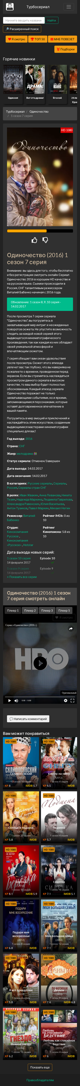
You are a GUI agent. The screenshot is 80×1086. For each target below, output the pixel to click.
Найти (51, 20)
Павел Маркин (39, 508)
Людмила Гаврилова (57, 499)
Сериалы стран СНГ (32, 487)
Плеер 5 (64, 610)
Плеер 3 (47, 610)
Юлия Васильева (52, 504)
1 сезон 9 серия (18, 568)
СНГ (22, 446)
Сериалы (59, 483)
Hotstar (28, 545)
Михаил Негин (60, 508)
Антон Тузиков (17, 508)
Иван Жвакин (29, 495)
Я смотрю (65, 617)
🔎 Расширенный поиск (22, 29)
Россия (12, 487)
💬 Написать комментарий (28, 719)
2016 (28, 438)
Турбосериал (38, 6)
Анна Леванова (49, 495)
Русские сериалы (40, 483)
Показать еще (40, 1067)
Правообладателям (40, 1080)
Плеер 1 (13, 610)
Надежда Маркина (29, 499)
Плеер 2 (30, 610)
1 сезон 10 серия (18, 558)
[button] (22, 577)
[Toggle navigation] (68, 6)
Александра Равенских (23, 504)
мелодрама (25, 453)
